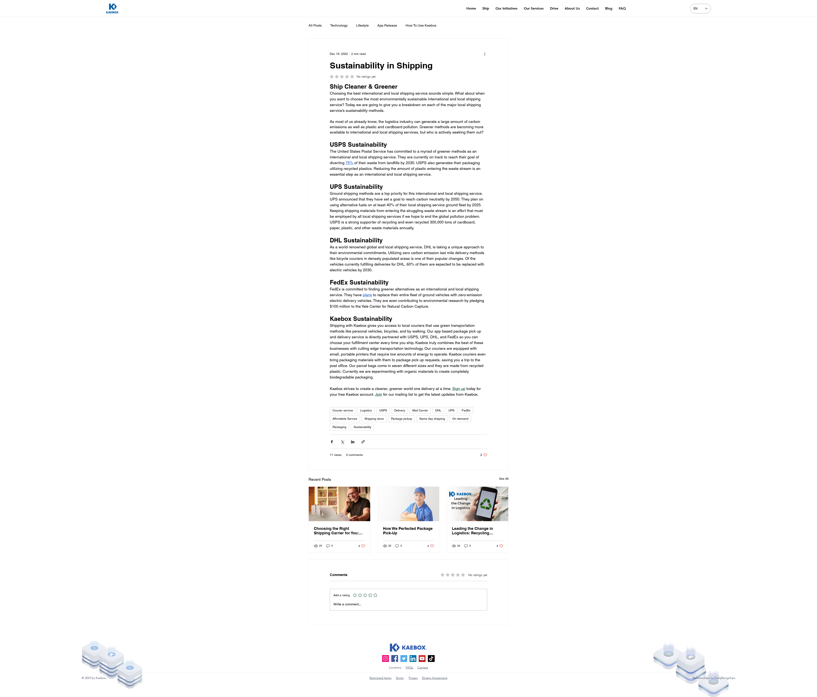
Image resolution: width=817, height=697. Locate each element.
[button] (461, 39)
